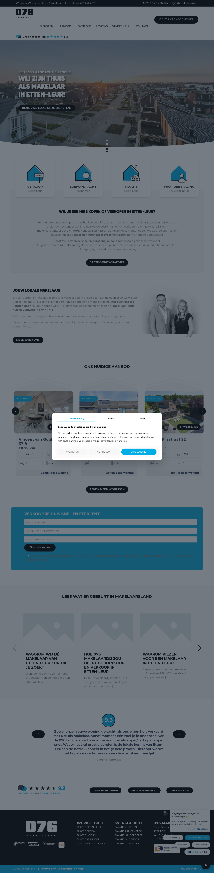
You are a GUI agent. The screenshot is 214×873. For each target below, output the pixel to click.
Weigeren (72, 451)
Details (112, 418)
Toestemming (76, 418)
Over (142, 418)
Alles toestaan (139, 451)
